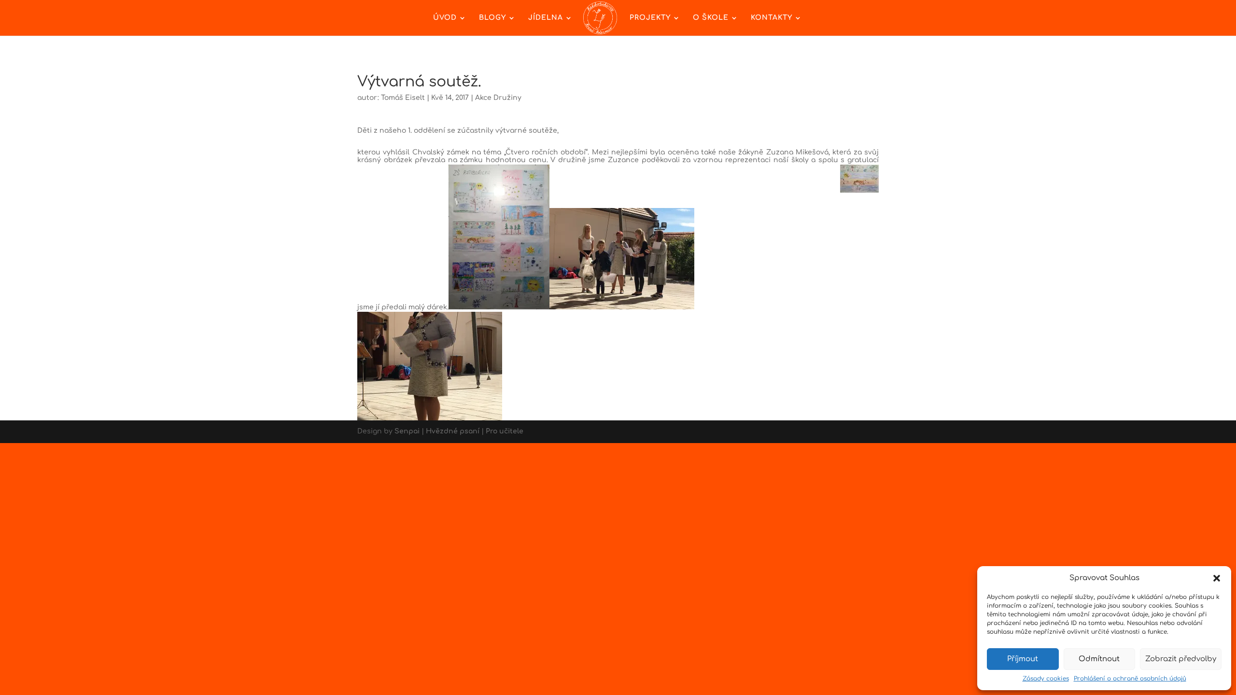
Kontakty (771, 17)
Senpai (407, 431)
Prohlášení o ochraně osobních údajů (1130, 678)
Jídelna (545, 17)
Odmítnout (1099, 659)
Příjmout (1022, 659)
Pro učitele (504, 431)
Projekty (650, 17)
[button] (1217, 578)
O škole (711, 17)
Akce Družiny (498, 97)
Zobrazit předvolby (1180, 659)
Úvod (445, 17)
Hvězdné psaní (452, 431)
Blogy (492, 17)
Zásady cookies (1046, 678)
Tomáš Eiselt (403, 97)
